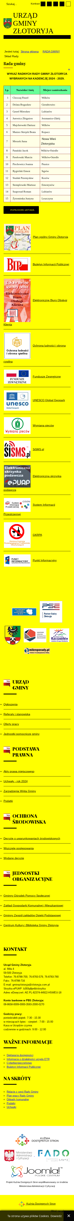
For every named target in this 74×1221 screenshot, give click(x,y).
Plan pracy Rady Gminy (20, 1095)
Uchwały (11, 1107)
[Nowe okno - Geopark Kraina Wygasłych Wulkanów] (35, 635)
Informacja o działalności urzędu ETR (28, 1059)
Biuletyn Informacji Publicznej (24, 1066)
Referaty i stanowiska (17, 714)
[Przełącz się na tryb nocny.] (49, 4)
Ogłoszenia (11, 704)
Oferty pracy (11, 724)
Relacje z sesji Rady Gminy (22, 1091)
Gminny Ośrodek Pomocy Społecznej (27, 895)
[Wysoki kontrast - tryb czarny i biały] (55, 4)
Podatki (8, 800)
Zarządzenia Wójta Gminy (20, 791)
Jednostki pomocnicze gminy (21, 733)
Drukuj (65, 69)
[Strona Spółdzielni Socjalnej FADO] (53, 1155)
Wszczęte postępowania (19, 848)
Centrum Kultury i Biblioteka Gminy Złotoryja (31, 925)
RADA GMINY (51, 51)
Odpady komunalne (18, 1099)
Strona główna (30, 51)
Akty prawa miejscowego (19, 771)
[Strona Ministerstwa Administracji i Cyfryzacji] (18, 1155)
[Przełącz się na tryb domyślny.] (43, 4)
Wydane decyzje (14, 858)
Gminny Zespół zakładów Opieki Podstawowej (32, 915)
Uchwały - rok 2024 (16, 781)
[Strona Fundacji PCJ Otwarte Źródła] (37, 1171)
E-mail (69, 69)
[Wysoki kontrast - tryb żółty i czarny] (68, 4)
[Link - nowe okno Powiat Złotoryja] (13, 635)
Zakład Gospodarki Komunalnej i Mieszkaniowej (33, 905)
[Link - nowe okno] (24, 612)
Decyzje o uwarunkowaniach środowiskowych (32, 838)
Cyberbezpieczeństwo (19, 1062)
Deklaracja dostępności (20, 1055)
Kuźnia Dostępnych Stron (41, 1203)
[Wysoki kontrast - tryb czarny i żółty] (62, 4)
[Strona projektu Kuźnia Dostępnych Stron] (37, 1139)
